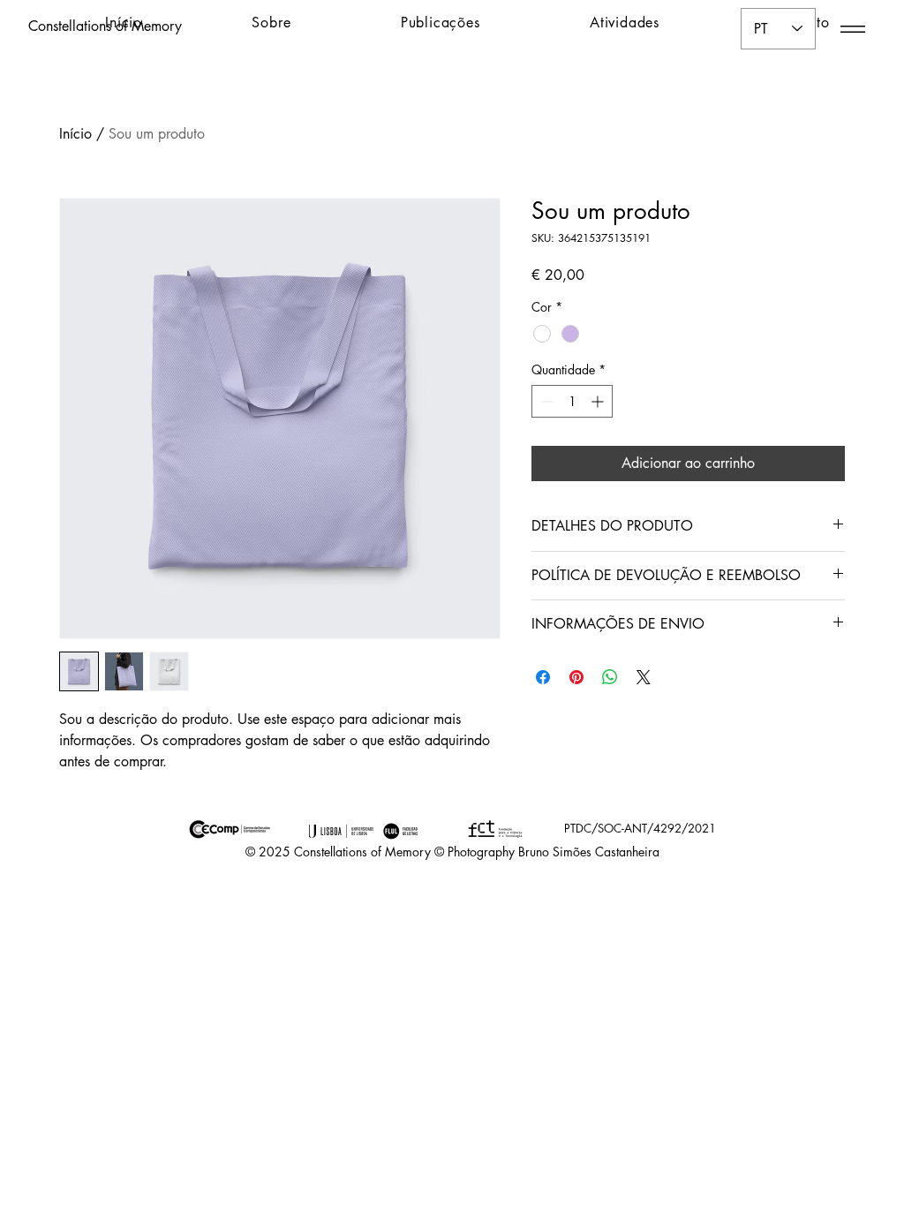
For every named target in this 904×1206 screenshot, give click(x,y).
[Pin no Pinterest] (576, 677)
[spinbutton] (572, 401)
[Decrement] (545, 401)
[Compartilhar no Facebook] (543, 677)
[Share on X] (643, 677)
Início (75, 133)
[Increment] (599, 401)
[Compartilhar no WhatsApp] (610, 677)
